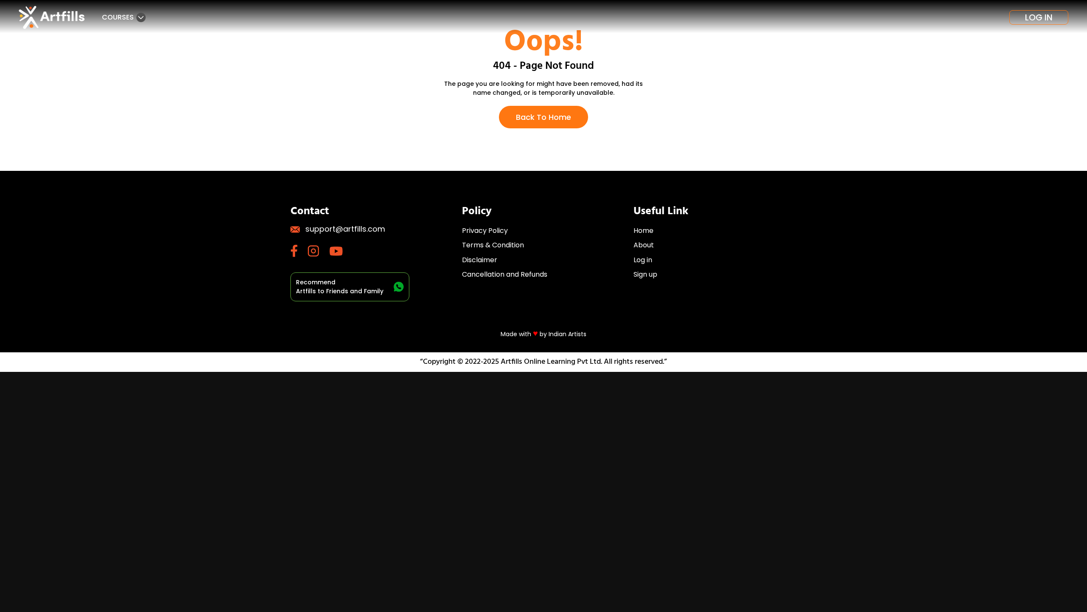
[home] (53, 17)
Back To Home (543, 117)
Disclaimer (479, 260)
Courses (118, 17)
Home (643, 230)
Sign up (645, 274)
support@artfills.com (345, 229)
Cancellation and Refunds (504, 274)
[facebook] (299, 251)
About (644, 245)
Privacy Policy (485, 230)
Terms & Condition (493, 245)
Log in (1039, 17)
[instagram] (318, 251)
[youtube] (341, 251)
